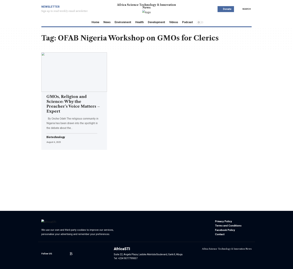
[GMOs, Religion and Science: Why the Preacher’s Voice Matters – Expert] (74, 72)
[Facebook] (56, 253)
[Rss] (71, 253)
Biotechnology (55, 137)
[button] (244, 9)
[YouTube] (66, 253)
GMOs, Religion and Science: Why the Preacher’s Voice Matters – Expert (73, 104)
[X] (61, 253)
